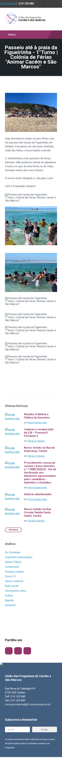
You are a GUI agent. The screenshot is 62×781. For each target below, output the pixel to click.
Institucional (12, 566)
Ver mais (13, 530)
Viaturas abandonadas (38, 494)
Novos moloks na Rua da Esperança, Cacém (39, 449)
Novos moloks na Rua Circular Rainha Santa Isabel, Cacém (37, 512)
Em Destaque (13, 552)
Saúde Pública (13, 562)
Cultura (9, 595)
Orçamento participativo (18, 557)
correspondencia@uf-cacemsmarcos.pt (27, 704)
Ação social (11, 586)
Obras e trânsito (36, 441)
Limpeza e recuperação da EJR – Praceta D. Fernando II (39, 433)
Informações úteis (37, 422)
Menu (12, 34)
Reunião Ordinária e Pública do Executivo (37, 416)
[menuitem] (41, 4)
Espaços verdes (14, 571)
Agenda (9, 600)
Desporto (10, 605)
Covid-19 (10, 576)
